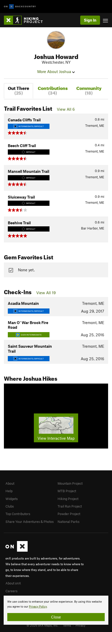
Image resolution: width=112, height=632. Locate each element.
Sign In (90, 20)
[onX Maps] (16, 550)
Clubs (9, 506)
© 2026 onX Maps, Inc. (42, 625)
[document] (56, 610)
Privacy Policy (38, 606)
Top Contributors (17, 514)
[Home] (26, 20)
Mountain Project (70, 483)
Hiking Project (68, 499)
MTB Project (67, 491)
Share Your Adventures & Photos (29, 521)
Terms (67, 625)
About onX (13, 583)
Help (9, 491)
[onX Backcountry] (20, 6)
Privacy (80, 625)
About (9, 483)
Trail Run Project (70, 506)
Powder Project (69, 514)
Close (56, 617)
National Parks (68, 521)
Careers (11, 591)
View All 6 (66, 109)
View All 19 (46, 292)
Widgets (11, 499)
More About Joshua (54, 71)
